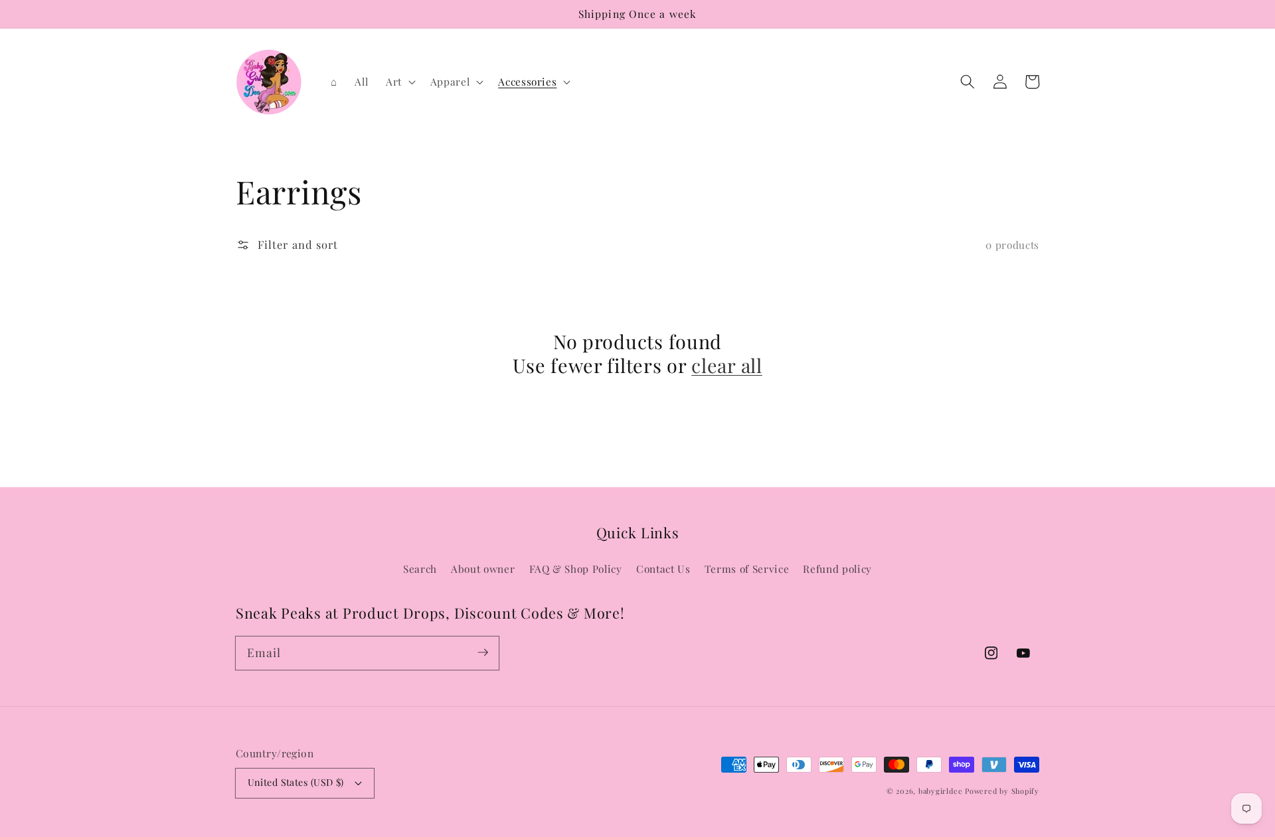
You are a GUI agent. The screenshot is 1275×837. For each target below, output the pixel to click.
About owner (483, 568)
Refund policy (837, 568)
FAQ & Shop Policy (575, 568)
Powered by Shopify (1002, 791)
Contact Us (663, 568)
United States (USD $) (296, 782)
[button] (967, 82)
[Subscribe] (483, 652)
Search (420, 568)
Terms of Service (747, 568)
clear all (726, 365)
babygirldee (940, 791)
